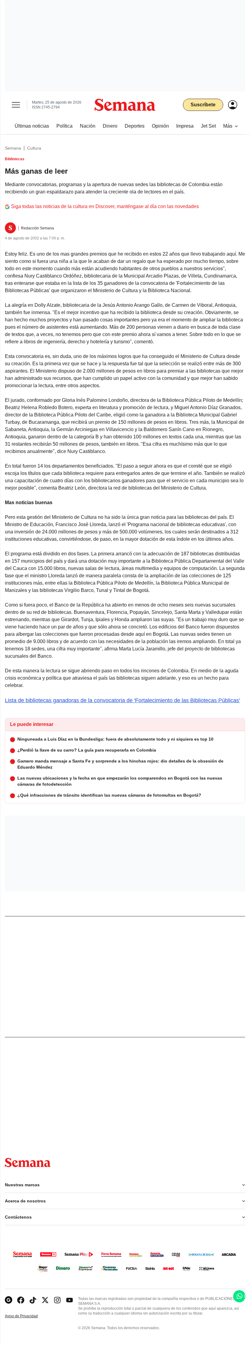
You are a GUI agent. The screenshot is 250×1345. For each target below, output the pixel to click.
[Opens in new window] (20, 1300)
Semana (13, 148)
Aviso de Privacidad (28, 1316)
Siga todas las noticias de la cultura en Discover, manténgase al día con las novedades (105, 206)
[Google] (8, 1300)
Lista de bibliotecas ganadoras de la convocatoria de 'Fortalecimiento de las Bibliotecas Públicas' (122, 700)
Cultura (34, 148)
